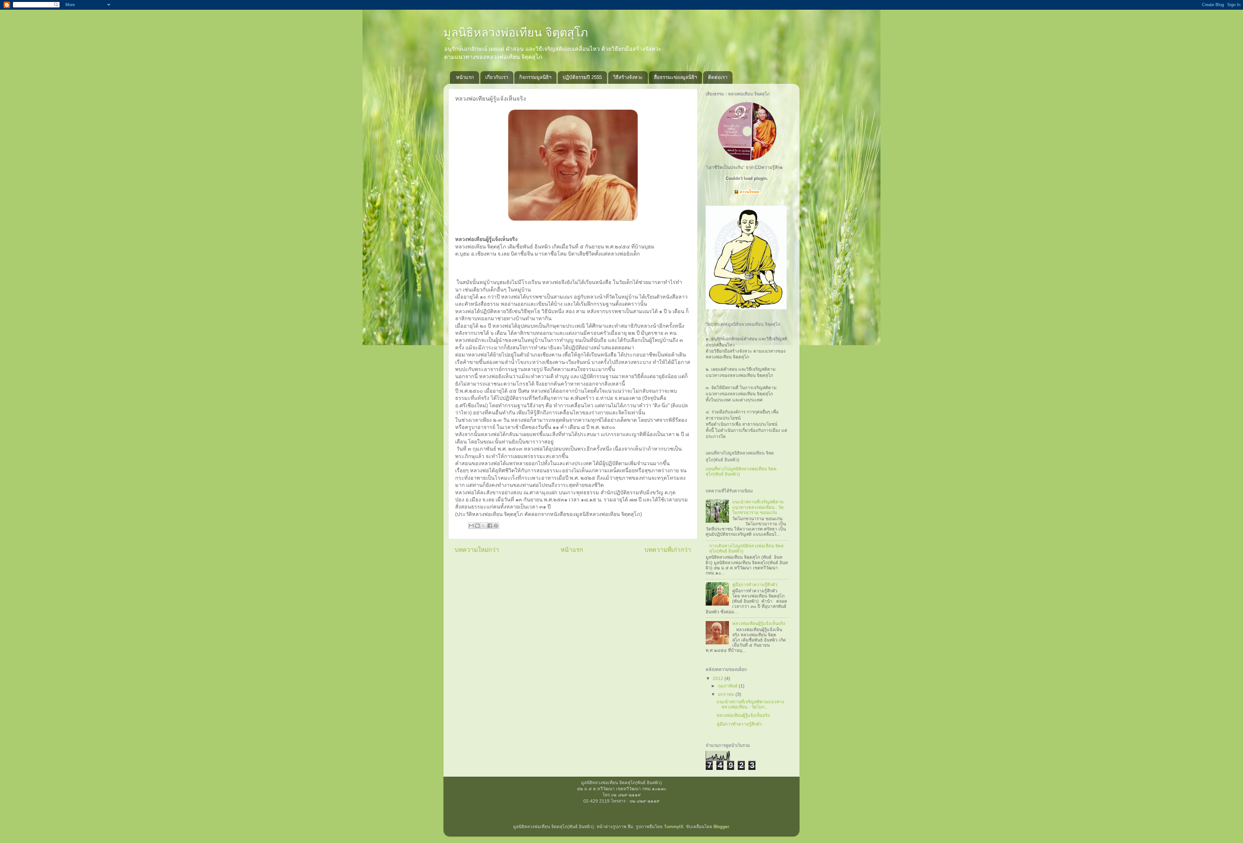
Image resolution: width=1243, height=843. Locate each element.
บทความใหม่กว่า (477, 549)
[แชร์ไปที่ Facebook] (490, 525)
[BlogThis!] (477, 525)
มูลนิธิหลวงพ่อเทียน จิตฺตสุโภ (515, 32)
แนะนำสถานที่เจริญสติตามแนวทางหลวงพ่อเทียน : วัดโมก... (750, 704)
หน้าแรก (465, 77)
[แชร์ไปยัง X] (483, 525)
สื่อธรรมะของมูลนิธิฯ (675, 77)
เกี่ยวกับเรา (496, 77)
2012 (718, 678)
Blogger (721, 826)
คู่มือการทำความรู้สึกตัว (755, 584)
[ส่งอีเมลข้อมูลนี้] (471, 525)
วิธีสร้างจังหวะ (628, 77)
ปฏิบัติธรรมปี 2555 (582, 77)
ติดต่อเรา (717, 77)
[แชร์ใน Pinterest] (496, 525)
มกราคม (726, 694)
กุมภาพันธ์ (728, 686)
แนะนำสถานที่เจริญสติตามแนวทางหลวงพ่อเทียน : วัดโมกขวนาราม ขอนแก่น (758, 507)
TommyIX (673, 826)
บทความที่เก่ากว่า (667, 549)
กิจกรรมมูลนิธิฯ (535, 77)
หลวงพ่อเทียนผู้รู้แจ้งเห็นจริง (758, 623)
